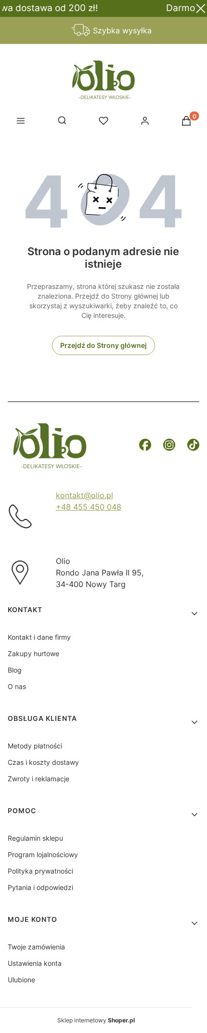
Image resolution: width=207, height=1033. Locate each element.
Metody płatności (35, 746)
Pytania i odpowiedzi (40, 887)
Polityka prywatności (40, 871)
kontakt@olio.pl (84, 495)
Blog (15, 670)
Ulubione (21, 980)
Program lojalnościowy (43, 854)
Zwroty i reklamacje (38, 779)
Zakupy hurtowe (33, 653)
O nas (17, 686)
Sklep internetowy (96, 1020)
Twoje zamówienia (36, 947)
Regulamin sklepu (35, 838)
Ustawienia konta (35, 963)
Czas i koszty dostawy (43, 762)
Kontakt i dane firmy (39, 637)
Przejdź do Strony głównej (103, 345)
